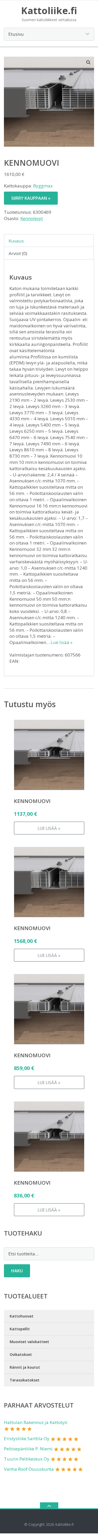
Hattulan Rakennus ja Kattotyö (35, 1422)
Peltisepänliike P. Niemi (28, 1449)
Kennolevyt (31, 218)
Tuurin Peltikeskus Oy (26, 1459)
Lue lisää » (61, 642)
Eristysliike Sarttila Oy (26, 1438)
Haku (17, 1271)
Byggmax (43, 186)
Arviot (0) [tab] (18, 253)
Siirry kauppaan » (30, 198)
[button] (88, 62)
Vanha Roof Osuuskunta (29, 1469)
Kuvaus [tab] (16, 241)
